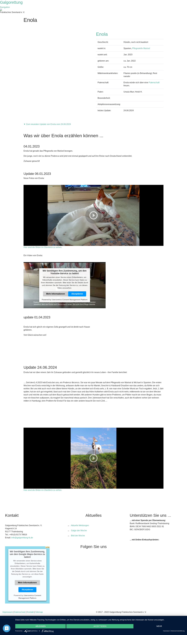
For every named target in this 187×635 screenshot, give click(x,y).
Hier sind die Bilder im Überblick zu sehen (42, 247)
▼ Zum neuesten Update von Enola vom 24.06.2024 (47, 124)
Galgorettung (12, 2)
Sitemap (39, 612)
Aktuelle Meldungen (80, 525)
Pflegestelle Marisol (141, 48)
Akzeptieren (77, 294)
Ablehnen (40, 626)
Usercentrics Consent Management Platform (70, 300)
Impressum (7, 612)
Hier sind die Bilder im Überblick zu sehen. (43, 490)
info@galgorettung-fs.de (22, 538)
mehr (159, 626)
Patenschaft (154, 82)
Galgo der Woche (79, 530)
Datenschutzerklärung (177, 631)
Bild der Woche (78, 536)
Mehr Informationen (55, 294)
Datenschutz (19, 612)
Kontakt (30, 612)
